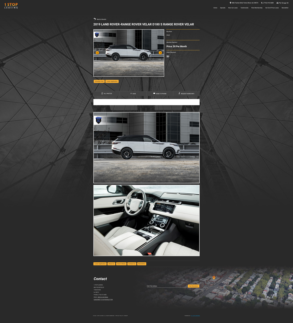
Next (160, 53)
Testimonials (244, 8)
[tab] (186, 93)
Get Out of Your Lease (272, 8)
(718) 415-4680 (102, 294)
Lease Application (100, 264)
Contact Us (131, 264)
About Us (111, 264)
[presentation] (186, 93)
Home (215, 8)
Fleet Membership (256, 8)
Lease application (112, 81)
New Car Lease (233, 8)
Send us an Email (103, 297)
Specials (222, 8)
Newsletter (285, 8)
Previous (97, 53)
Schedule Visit (99, 81)
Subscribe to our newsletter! (103, 299)
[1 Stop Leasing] (11, 5)
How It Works (121, 264)
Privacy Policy (119, 315)
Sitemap (126, 315)
